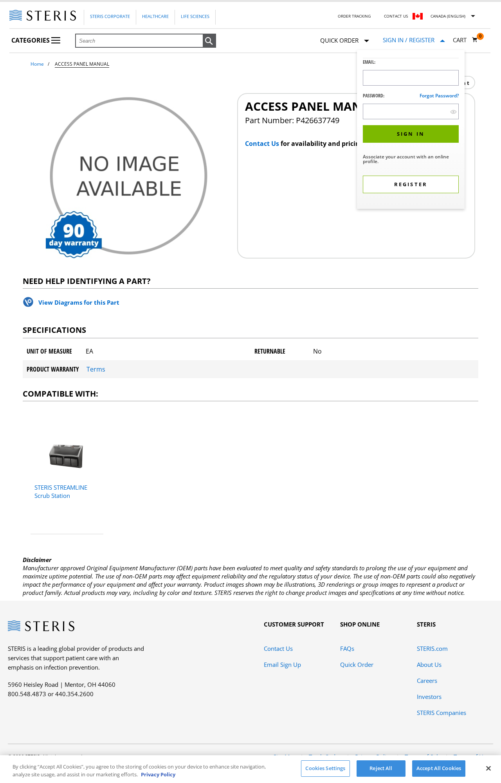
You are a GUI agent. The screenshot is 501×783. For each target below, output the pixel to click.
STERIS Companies (441, 713)
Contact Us (396, 16)
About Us (429, 664)
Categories (31, 40)
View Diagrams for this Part (78, 302)
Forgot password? (439, 95)
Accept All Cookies (438, 768)
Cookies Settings (325, 768)
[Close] (488, 768)
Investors (429, 696)
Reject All (380, 768)
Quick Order (356, 664)
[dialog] (411, 130)
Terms (96, 369)
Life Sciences (195, 16)
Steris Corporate (110, 16)
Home (37, 64)
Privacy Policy (158, 774)
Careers (427, 680)
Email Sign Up (282, 664)
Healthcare (155, 16)
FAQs (347, 648)
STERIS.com (432, 648)
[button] (209, 41)
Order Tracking (354, 16)
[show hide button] (453, 112)
